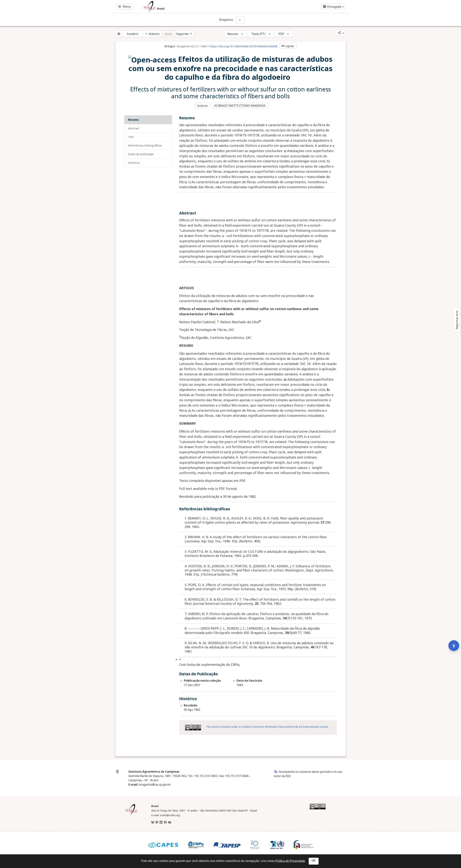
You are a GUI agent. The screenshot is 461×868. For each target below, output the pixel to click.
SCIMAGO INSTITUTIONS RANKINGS (240, 106)
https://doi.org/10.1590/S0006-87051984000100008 (243, 46)
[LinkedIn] (161, 822)
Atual (168, 34)
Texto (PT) (258, 34)
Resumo (232, 34)
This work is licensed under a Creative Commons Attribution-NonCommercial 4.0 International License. (267, 726)
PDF (281, 34)
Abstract (133, 128)
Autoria (202, 106)
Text (131, 137)
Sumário (132, 34)
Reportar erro (457, 319)
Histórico (134, 162)
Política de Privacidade (290, 860)
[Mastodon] (157, 822)
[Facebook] (165, 822)
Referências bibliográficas (145, 145)
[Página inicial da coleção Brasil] (131, 814)
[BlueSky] (152, 822)
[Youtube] (169, 822)
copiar (287, 46)
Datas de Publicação (141, 154)
